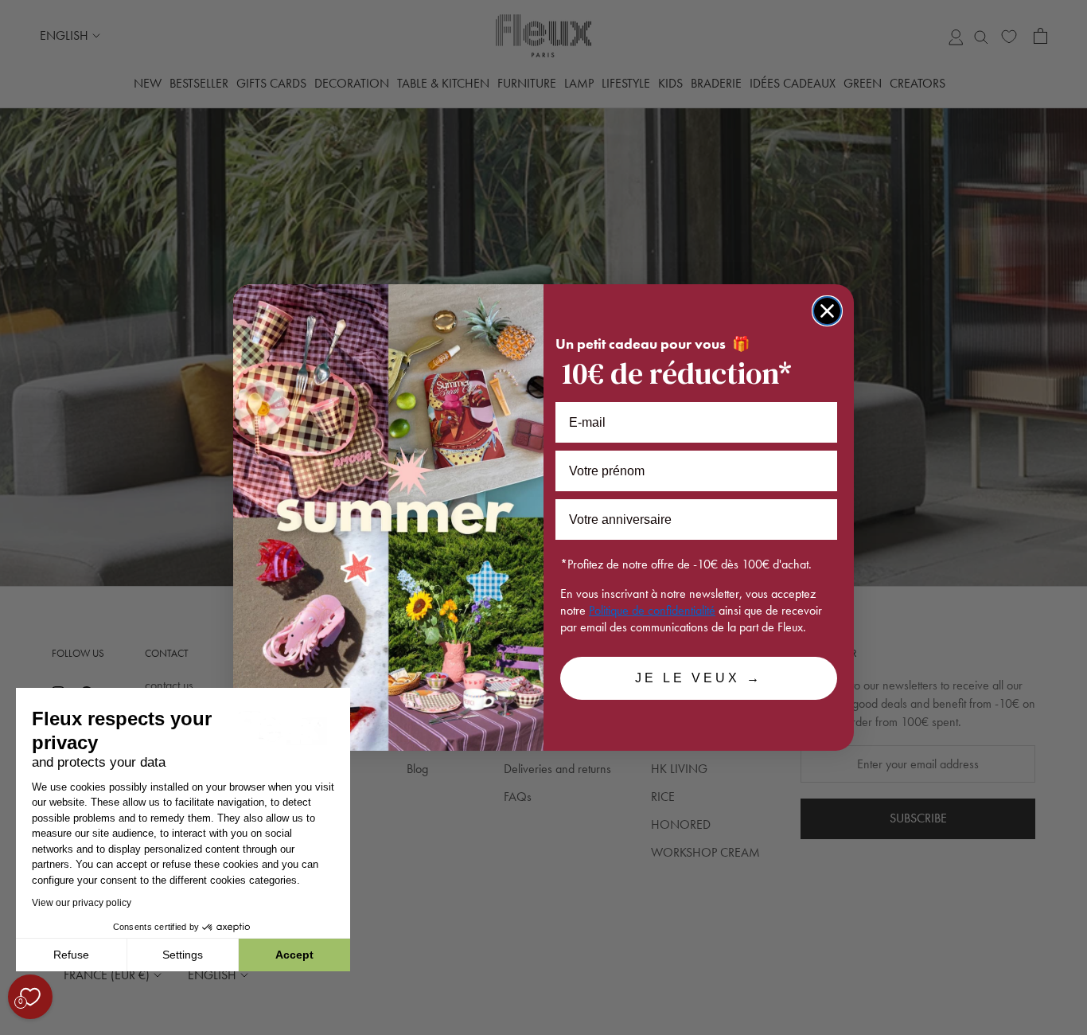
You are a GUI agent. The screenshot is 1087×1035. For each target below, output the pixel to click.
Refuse (71, 954)
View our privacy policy (81, 902)
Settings (182, 954)
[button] (15, 1026)
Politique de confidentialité (652, 610)
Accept (294, 954)
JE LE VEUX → (698, 678)
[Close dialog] (827, 311)
